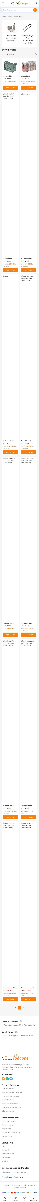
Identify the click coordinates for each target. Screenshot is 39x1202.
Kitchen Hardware (8, 1100)
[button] (3, 34)
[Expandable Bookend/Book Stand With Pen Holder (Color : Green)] (10, 66)
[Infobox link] (12, 1021)
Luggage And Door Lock (10, 1096)
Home (4, 16)
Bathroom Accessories (10, 1104)
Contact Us (5, 1150)
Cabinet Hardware (8, 1089)
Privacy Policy (6, 1129)
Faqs (3, 1146)
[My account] (36, 3)
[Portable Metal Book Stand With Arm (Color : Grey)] (28, 357)
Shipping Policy (7, 1136)
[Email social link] (3, 1078)
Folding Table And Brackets (11, 1107)
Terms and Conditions (9, 1121)
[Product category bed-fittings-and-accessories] (27, 33)
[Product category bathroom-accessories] (11, 32)
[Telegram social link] (11, 1078)
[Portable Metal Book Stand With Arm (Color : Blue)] (10, 357)
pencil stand (12, 16)
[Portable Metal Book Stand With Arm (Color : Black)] (28, 175)
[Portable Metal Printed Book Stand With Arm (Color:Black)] (28, 722)
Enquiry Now (6, 1157)
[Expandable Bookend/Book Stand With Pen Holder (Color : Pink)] (28, 66)
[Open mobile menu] (3, 3)
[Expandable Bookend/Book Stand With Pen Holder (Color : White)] (10, 175)
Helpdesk (5, 1161)
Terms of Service (8, 1125)
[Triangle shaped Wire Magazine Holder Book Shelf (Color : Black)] (28, 904)
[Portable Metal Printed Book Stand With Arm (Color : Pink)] (10, 722)
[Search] (35, 10)
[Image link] (15, 1057)
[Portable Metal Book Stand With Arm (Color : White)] (10, 539)
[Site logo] (19, 3)
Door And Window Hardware (12, 1092)
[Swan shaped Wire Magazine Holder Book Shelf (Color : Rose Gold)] (10, 904)
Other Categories (8, 1111)
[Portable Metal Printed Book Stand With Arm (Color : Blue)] (28, 539)
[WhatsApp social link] (7, 1078)
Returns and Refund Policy (11, 1132)
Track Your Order (8, 1154)
